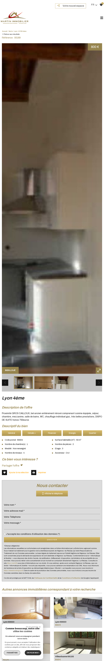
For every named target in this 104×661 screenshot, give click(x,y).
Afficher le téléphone (53, 493)
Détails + (32, 433)
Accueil (4, 31)
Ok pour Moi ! (33, 652)
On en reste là (32, 627)
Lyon (15, 31)
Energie (72, 433)
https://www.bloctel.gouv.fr (13, 570)
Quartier (92, 433)
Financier (52, 433)
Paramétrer (12, 652)
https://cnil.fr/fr (12, 563)
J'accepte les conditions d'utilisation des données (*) (33, 534)
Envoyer (52, 540)
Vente (11, 31)
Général (11, 433)
